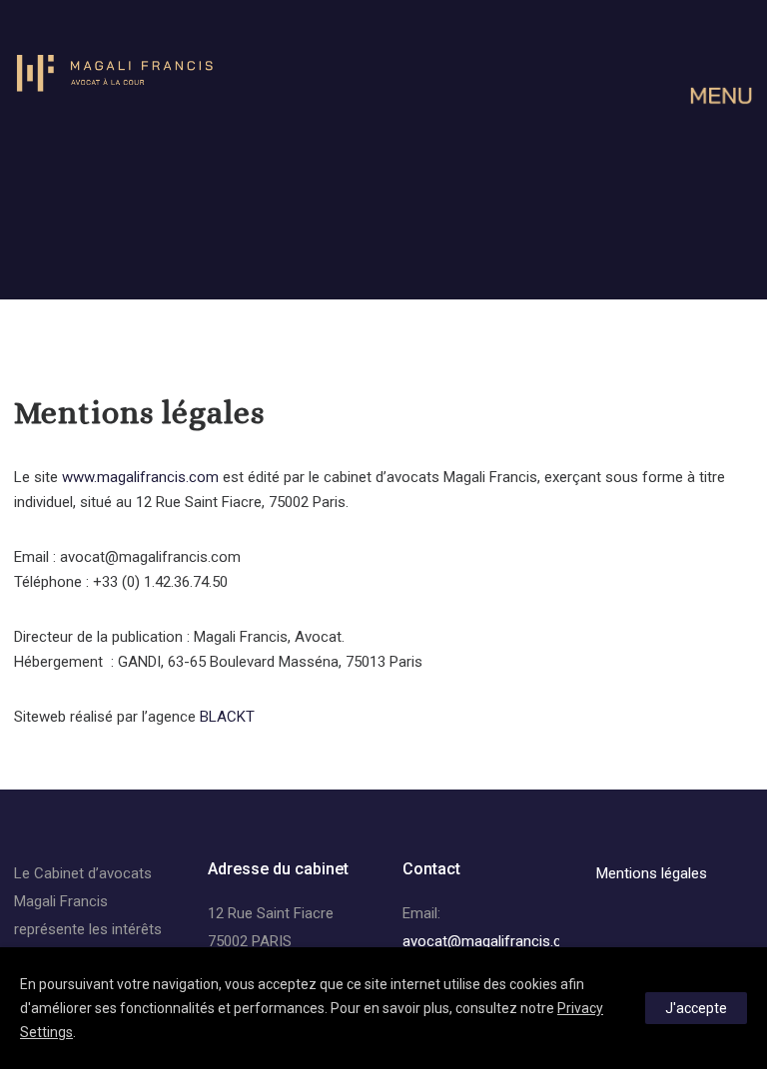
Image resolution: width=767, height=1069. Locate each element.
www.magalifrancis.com (140, 477)
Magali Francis (61, 901)
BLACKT (227, 717)
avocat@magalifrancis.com (492, 941)
